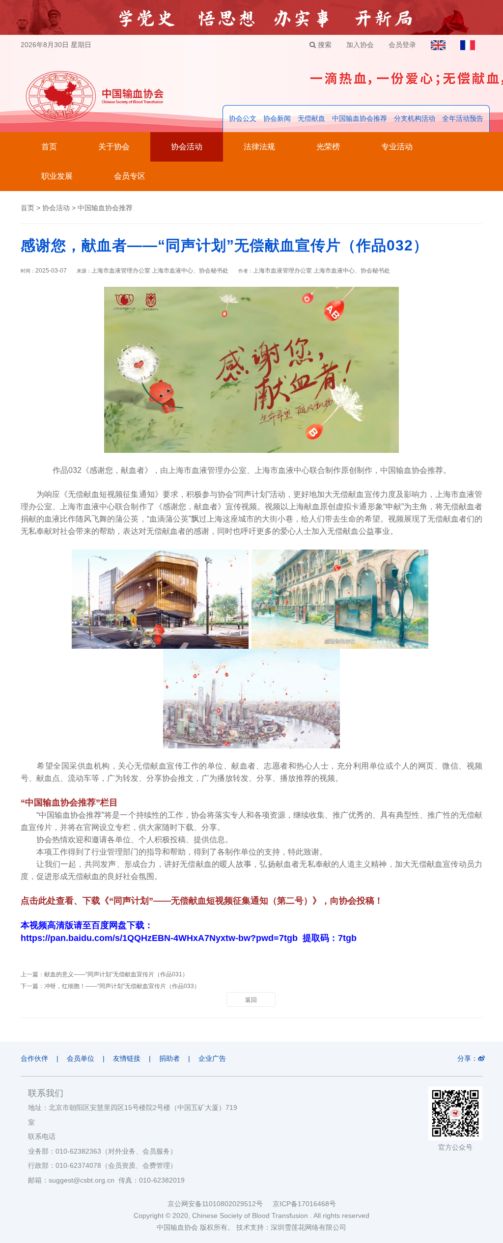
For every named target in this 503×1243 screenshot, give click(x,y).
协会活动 (186, 146)
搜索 (324, 45)
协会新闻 (277, 118)
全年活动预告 (462, 118)
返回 (251, 999)
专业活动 (397, 146)
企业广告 (212, 1058)
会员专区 (129, 176)
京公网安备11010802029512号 (220, 1204)
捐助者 (169, 1058)
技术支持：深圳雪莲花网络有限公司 (291, 1227)
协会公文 (242, 118)
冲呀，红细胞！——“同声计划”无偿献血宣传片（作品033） (122, 986)
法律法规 (259, 146)
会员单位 (80, 1058)
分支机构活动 (414, 118)
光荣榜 (328, 146)
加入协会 (360, 45)
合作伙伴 (34, 1058)
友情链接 (126, 1058)
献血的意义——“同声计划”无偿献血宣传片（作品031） (116, 974)
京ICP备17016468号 (304, 1204)
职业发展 (57, 176)
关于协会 (114, 146)
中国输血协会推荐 (359, 118)
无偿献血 (311, 118)
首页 (49, 146)
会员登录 (402, 45)
